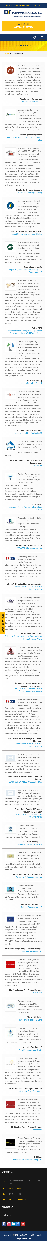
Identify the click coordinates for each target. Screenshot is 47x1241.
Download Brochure (2, 623)
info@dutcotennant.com (17, 1199)
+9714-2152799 (23, 27)
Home (6, 54)
